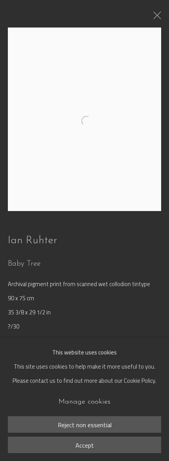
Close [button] (155, 18)
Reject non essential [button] (85, 425)
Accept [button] (84, 445)
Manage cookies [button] (84, 402)
